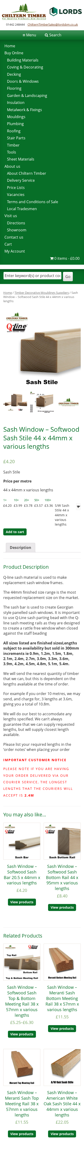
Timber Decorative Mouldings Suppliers (41, 293)
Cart (8, 244)
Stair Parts (16, 137)
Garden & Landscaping (27, 95)
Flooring (14, 88)
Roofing (14, 131)
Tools (11, 152)
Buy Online (13, 52)
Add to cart (15, 532)
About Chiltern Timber (26, 173)
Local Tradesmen (22, 208)
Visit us (10, 215)
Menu (29, 35)
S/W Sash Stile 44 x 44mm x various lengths (62, 515)
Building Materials (22, 60)
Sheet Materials (20, 159)
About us (12, 166)
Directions (16, 223)
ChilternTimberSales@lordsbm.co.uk (53, 24)
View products (21, 902)
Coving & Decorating (25, 67)
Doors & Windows (23, 81)
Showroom (16, 230)
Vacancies (15, 194)
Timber (13, 145)
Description (20, 547)
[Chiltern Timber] (42, 18)
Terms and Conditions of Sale (32, 201)
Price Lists (16, 187)
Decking (14, 74)
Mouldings (16, 116)
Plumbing (15, 123)
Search (55, 35)
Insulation (15, 102)
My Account (14, 251)
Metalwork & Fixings (24, 109)
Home (9, 45)
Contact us (13, 237)
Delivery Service (21, 180)
